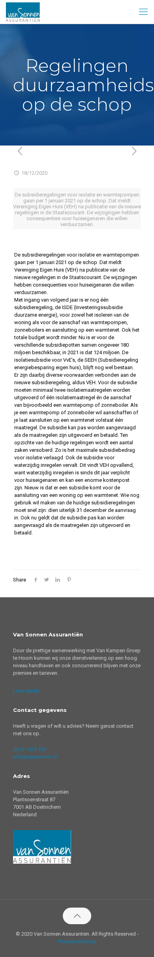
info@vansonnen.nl (35, 757)
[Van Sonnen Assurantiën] (23, 12)
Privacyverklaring (77, 941)
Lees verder (26, 691)
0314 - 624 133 (29, 749)
